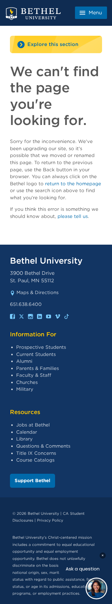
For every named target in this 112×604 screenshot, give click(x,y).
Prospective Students (41, 347)
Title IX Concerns (36, 453)
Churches (27, 382)
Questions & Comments (43, 446)
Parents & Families (37, 368)
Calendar (26, 432)
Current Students (36, 354)
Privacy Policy (50, 520)
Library (24, 439)
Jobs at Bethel (33, 425)
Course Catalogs (35, 460)
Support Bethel (32, 480)
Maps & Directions (37, 292)
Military (24, 389)
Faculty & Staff (33, 375)
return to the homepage (73, 184)
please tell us (73, 216)
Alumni (24, 361)
